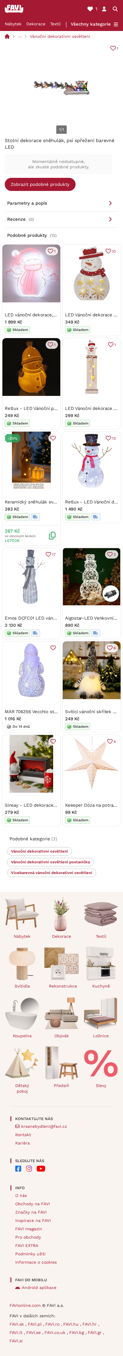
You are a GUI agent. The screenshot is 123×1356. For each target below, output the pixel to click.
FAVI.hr (90, 1324)
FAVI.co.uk (55, 1332)
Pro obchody (28, 1237)
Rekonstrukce (63, 986)
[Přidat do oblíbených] (53, 438)
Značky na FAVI (31, 1212)
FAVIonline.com (25, 1305)
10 (114, 251)
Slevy (101, 1085)
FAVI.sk (17, 1324)
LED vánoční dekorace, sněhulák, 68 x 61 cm (52, 315)
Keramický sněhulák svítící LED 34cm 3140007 (53, 502)
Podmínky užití (30, 1253)
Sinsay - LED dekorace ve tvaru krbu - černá (52, 805)
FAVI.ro (53, 1324)
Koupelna (22, 1035)
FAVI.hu (71, 1324)
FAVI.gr (95, 1332)
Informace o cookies (36, 1262)
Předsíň (61, 1085)
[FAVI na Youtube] (41, 1169)
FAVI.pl (35, 1324)
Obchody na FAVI (32, 1203)
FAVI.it (17, 1332)
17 (54, 554)
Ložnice (101, 1035)
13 (114, 438)
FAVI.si (16, 1340)
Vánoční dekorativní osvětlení (60, 36)
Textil (55, 23)
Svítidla (22, 986)
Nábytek (13, 23)
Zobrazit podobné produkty (40, 184)
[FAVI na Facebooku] (18, 1169)
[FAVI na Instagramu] (29, 1169)
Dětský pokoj (22, 1088)
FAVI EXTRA (26, 1245)
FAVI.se (34, 1332)
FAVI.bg (77, 1332)
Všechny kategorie (91, 24)
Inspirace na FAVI (33, 1220)
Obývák (61, 1035)
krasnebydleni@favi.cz (44, 1126)
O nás (21, 1195)
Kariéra (22, 1143)
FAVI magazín (28, 1228)
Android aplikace (39, 1287)
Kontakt (23, 1134)
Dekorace (35, 23)
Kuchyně (101, 986)
